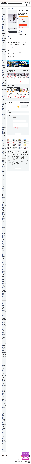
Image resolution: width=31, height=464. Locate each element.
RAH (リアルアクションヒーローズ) (4, 181)
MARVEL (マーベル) (4, 83)
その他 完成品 (4, 306)
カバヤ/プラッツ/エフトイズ (4, 422)
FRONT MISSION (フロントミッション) (4, 210)
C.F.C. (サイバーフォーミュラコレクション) (4, 323)
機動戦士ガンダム (4, 15)
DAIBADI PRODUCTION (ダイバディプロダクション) (4, 384)
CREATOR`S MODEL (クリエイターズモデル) (4, 354)
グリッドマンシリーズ (4, 107)
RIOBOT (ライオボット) (4, 309)
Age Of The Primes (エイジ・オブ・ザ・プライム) (4, 61)
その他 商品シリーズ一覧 (4, 49)
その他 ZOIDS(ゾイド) (4, 80)
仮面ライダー (4, 19)
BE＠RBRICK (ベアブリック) (4, 177)
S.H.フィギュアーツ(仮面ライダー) (4, 44)
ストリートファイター (4, 21)
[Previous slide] (7, 18)
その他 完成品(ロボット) (4, 132)
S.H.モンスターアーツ (4, 48)
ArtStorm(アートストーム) (4, 380)
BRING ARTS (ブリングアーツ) (4, 197)
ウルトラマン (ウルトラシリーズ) (4, 71)
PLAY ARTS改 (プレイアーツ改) (4, 196)
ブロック (3, 417)
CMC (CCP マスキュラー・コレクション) (4, 267)
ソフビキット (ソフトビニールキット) (4, 221)
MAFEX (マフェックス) (4, 184)
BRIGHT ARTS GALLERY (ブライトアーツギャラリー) (4, 199)
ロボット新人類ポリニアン (4, 91)
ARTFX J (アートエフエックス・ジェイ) (4, 242)
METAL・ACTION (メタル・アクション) (4, 340)
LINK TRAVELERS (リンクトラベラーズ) (4, 141)
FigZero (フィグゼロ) (4, 303)
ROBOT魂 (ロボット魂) (4, 127)
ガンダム (3, 128)
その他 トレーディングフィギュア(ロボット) (4, 153)
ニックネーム (9, 120)
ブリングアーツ (22, 32)
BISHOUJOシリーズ (4, 233)
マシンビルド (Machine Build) (4, 333)
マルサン (3, 394)
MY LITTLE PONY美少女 (4, 238)
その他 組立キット (4, 223)
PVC (21, 31)
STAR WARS (4, 13)
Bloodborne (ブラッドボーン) (4, 369)
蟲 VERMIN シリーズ (4, 377)
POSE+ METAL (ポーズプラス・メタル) (4, 113)
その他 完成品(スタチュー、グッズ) (4, 373)
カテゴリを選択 (3, 3)
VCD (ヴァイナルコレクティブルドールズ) (4, 182)
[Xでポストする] (25, 34)
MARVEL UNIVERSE (4, 14)
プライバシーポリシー (9, 461)
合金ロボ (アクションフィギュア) (4, 120)
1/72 (3, 75)
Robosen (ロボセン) (4, 387)
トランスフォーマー (4, 16)
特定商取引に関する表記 (14, 461)
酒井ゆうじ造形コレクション (4, 255)
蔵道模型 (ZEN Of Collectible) (4, 382)
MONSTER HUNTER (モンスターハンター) (4, 359)
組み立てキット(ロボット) (4, 414)
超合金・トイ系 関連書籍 (4, 436)
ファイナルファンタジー (4, 24)
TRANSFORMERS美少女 (4, 239)
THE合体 (3, 281)
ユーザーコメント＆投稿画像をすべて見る (24, 102)
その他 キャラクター (4, 426)
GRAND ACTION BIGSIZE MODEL (4, 342)
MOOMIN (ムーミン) (4, 190)
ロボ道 (3, 302)
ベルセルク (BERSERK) (4, 367)
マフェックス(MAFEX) (4, 37)
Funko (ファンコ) (4, 409)
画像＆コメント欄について (13, 103)
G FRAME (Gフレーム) (4, 143)
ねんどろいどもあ (4, 283)
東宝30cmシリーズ (4, 252)
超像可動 (3, 293)
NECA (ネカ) (4, 408)
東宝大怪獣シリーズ (4, 251)
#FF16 (8, 36)
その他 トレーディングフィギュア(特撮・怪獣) (4, 155)
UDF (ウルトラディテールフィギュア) (4, 179)
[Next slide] (17, 18)
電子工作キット (4, 418)
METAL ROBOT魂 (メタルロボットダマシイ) (4, 97)
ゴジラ (3, 18)
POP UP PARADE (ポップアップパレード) (4, 280)
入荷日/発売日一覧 (4, 447)
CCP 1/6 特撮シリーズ (4, 268)
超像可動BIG (4, 294)
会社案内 (5, 461)
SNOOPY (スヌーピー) (4, 188)
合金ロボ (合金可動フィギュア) (4, 123)
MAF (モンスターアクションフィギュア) (4, 348)
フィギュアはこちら (4, 439)
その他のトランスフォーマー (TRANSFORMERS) (4, 64)
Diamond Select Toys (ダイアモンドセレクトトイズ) (4, 406)
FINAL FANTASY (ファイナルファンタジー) (4, 206)
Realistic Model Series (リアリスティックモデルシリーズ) (4, 321)
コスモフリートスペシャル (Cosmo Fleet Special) (4, 330)
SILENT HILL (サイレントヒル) (4, 364)
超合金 (3, 126)
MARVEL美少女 (4, 235)
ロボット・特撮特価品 (4, 9)
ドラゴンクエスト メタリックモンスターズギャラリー (4, 36)
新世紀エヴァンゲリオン (4, 31)
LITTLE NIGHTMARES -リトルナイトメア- (4, 371)
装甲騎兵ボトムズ (4, 165)
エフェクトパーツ (4, 432)
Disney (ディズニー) (4, 87)
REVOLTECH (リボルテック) (4, 217)
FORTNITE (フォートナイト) (4, 229)
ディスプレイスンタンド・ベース (4, 430)
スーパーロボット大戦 (4, 28)
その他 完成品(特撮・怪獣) (4, 133)
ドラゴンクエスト (4, 12)
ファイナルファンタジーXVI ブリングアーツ (13, 47)
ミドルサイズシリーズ (4, 262)
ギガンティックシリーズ (4, 253)
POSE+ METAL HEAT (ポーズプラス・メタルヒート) (4, 115)
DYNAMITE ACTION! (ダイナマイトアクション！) (4, 344)
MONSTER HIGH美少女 (4, 236)
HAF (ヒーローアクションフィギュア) (4, 346)
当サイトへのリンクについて (20, 461)
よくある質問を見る (18, 168)
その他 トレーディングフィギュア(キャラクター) (4, 157)
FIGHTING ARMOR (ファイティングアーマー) (4, 311)
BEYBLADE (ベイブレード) (4, 169)
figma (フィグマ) (4, 282)
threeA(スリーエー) (4, 400)
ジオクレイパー (4, 433)
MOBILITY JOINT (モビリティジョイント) (4, 147)
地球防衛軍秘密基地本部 (4, 396)
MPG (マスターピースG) (4, 57)
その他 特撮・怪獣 (4, 424)
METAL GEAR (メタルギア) (4, 368)
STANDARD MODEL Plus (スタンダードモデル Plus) (4, 356)
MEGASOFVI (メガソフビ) (4, 213)
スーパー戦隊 (4, 131)
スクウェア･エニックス (23, 30)
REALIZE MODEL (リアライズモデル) (4, 77)
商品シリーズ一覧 (4, 449)
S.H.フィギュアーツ (4, 38)
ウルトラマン (4, 22)
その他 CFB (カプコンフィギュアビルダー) (4, 361)
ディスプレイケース (4, 431)
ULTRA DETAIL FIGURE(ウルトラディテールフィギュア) (4, 41)
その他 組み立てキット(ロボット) (4, 137)
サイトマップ (25, 461)
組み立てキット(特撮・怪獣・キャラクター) (4, 416)
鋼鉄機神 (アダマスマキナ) (4, 54)
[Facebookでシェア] (26, 34)
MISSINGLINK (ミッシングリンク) (4, 55)
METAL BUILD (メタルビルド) (4, 95)
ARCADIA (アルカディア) (4, 385)
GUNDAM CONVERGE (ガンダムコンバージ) (4, 145)
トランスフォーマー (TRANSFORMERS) (4, 162)
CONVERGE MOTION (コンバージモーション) (4, 139)
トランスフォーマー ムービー (4, 46)
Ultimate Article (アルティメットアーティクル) (4, 325)
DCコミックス (4, 84)
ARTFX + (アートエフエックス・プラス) (4, 244)
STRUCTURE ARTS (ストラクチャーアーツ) (4, 202)
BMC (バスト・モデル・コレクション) (4, 270)
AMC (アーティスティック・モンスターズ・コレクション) (4, 265)
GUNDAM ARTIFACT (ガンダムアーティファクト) (4, 151)
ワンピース (4, 26)
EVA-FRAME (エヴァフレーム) (4, 148)
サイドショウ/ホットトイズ (4, 402)
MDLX (3, 304)
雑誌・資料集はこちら (4, 444)
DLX (3, 305)
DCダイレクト (4, 407)
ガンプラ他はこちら (4, 441)
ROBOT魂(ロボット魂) (4, 47)
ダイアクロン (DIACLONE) (4, 65)
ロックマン (4, 23)
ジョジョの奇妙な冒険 (4, 27)
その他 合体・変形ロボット (4, 109)
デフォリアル (4, 254)
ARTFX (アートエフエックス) (4, 240)
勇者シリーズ (4, 108)
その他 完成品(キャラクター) (4, 135)
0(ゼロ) (3, 393)
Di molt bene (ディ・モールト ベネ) (4, 404)
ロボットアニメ (4, 104)
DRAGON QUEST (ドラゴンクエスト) (4, 208)
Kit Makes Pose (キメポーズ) (4, 102)
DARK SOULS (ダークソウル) (4, 365)
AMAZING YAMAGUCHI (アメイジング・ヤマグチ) (4, 215)
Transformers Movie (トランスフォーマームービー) (4, 59)
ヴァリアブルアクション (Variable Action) (4, 328)
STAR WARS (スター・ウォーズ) (4, 85)
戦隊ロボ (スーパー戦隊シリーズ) (4, 103)
